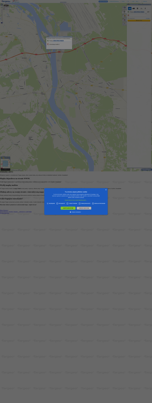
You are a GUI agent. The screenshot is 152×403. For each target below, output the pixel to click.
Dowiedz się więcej (79, 197)
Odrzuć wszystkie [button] (84, 208)
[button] (76, 200)
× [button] (105, 189)
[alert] (76, 201)
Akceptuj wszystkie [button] (68, 208)
